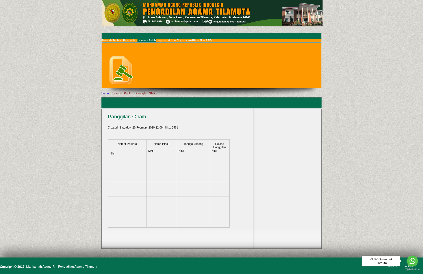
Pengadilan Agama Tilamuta (77, 266)
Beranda (107, 40)
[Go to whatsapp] (412, 261)
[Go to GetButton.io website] (412, 269)
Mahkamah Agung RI (41, 266)
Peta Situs (199, 40)
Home (105, 93)
